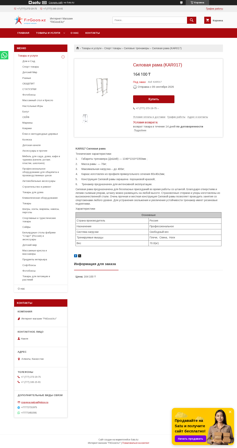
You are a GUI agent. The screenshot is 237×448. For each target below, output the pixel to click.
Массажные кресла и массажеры (34, 252)
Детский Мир (29, 72)
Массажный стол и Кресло (37, 100)
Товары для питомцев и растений (36, 278)
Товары (26, 203)
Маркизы (27, 122)
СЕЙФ (25, 117)
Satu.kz (134, 439)
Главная (23, 33)
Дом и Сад (28, 61)
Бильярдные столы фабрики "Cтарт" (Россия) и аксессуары (39, 236)
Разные (26, 78)
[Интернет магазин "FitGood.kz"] (30, 23)
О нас (75, 33)
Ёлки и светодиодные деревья (40, 133)
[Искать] (191, 20)
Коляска (27, 139)
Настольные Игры (32, 106)
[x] (79, 256)
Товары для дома (32, 192)
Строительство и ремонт (36, 186)
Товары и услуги (48, 33)
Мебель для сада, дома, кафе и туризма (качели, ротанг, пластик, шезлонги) (41, 159)
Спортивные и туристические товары (39, 220)
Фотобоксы (29, 94)
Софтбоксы (29, 265)
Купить (153, 99)
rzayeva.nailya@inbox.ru (34, 402)
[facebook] (75, 256)
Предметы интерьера (34, 259)
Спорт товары (112, 48)
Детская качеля (31, 145)
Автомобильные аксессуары (38, 181)
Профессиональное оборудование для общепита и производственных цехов (40, 172)
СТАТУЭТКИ (29, 89)
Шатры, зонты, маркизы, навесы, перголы (40, 211)
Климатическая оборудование (40, 197)
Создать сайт (56, 2)
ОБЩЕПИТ (28, 83)
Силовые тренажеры (136, 48)
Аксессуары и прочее (34, 150)
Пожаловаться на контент (135, 443)
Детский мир (29, 245)
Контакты (92, 33)
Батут (25, 111)
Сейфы (26, 227)
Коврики (27, 128)
